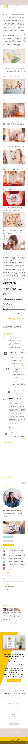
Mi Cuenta (14, 714)
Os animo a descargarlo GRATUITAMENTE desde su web (13, 34)
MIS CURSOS (7, 537)
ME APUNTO (14, 724)
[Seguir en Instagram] (18, 718)
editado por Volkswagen (12, 28)
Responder (23, 349)
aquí (23, 262)
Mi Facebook (5, 589)
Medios (14, 712)
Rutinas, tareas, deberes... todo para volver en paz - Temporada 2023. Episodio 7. (17, 555)
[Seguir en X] (13, 718)
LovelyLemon (14, 734)
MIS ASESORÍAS (8, 545)
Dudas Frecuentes (14, 710)
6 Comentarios (13, 9)
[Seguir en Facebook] (10, 718)
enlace (22, 327)
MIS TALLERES (8, 541)
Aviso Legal (14, 701)
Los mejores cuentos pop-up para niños (16, 558)
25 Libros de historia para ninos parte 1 (16, 561)
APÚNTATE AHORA (14, 680)
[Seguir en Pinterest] (15, 718)
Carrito (14, 716)
